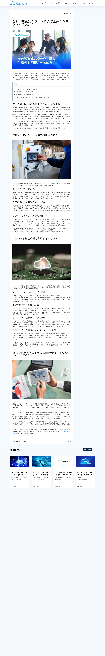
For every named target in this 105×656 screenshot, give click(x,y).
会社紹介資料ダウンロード (17, 632)
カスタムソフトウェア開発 (17, 593)
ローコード (35, 609)
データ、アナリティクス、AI (40, 599)
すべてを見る (87, 449)
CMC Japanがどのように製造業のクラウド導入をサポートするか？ (33, 97)
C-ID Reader (57, 607)
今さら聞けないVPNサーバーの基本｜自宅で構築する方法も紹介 (85, 475)
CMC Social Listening (60, 599)
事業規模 (34, 635)
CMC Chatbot (58, 603)
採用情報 (75, 3)
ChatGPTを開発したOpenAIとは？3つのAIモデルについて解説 (63, 475)
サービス (44, 3)
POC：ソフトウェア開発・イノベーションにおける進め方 (41, 475)
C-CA (55, 611)
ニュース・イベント (59, 635)
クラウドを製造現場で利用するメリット (26, 94)
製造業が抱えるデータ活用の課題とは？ (26, 92)
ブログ (55, 629)
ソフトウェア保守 (15, 597)
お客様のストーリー (37, 629)
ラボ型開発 (79, 597)
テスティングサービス (16, 605)
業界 (33, 632)
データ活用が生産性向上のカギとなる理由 (26, 89)
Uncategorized (14, 469)
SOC (55, 615)
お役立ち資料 (57, 632)
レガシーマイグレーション (17, 601)
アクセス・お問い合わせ (87, 3)
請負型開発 (79, 593)
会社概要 (12, 629)
